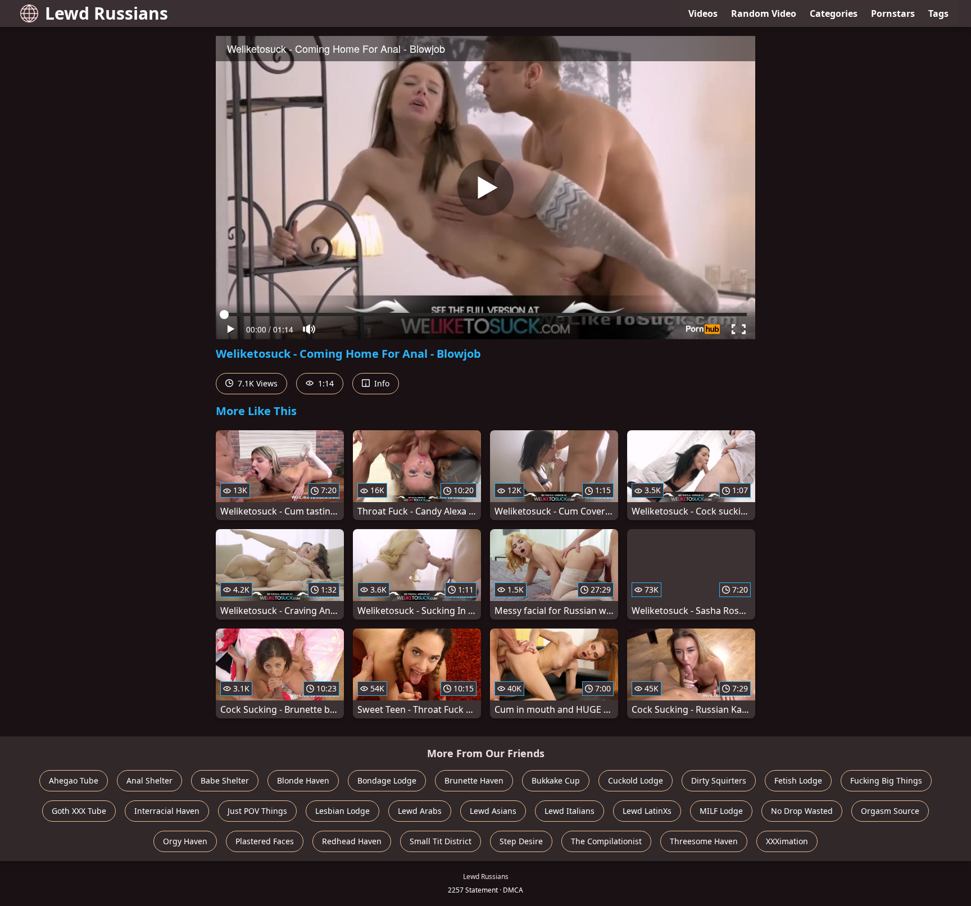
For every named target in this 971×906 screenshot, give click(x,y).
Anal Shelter (149, 780)
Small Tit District (440, 841)
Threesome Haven (704, 841)
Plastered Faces (264, 841)
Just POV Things (257, 810)
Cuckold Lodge (635, 780)
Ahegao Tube (73, 780)
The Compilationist (606, 841)
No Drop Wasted (802, 810)
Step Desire (521, 841)
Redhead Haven (352, 841)
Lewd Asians (493, 810)
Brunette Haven (473, 780)
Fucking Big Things (886, 780)
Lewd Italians (570, 810)
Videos (703, 13)
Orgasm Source (890, 810)
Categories (833, 13)
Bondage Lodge (386, 780)
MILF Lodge (721, 810)
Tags (938, 13)
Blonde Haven (303, 780)
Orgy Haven (185, 841)
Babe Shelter (225, 780)
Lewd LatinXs (647, 810)
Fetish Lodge (798, 780)
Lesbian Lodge (342, 810)
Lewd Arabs (420, 810)
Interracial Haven (166, 810)
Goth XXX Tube (79, 810)
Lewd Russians (106, 13)
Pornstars (893, 13)
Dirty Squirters (718, 780)
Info (380, 383)
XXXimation (787, 841)
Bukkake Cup (556, 780)
